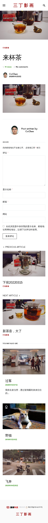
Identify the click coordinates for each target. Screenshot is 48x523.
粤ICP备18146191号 (35, 507)
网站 (5, 214)
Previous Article (15, 247)
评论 (5, 153)
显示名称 (8, 189)
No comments (22, 67)
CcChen (13, 74)
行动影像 (6, 48)
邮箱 (5, 202)
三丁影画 (24, 5)
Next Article (10, 295)
